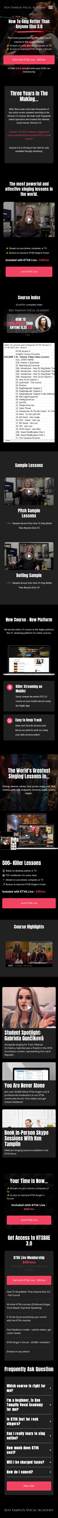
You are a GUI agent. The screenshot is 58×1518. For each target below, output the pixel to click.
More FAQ (29, 1486)
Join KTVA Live (29, 271)
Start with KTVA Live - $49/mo (28, 59)
